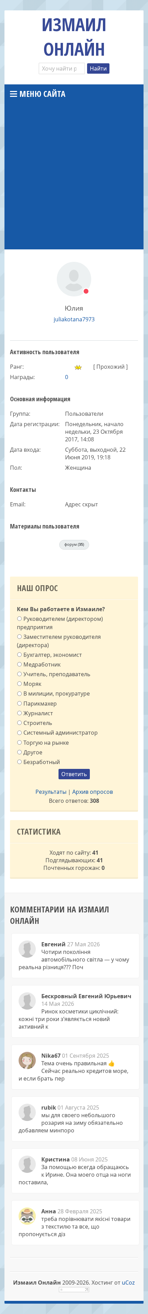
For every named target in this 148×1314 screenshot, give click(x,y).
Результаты (50, 792)
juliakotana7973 (74, 319)
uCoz (128, 1282)
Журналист (38, 713)
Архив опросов (92, 792)
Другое (32, 752)
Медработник (42, 664)
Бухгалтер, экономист (52, 654)
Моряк (32, 684)
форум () (74, 544)
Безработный (41, 762)
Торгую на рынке (46, 742)
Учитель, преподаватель (57, 674)
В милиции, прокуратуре (56, 693)
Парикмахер (40, 703)
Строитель (37, 723)
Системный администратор (60, 732)
